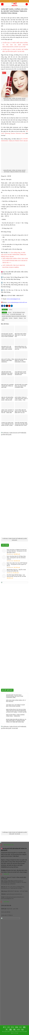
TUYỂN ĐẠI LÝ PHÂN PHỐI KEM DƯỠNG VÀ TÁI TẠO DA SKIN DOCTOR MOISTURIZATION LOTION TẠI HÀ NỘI (15, 44)
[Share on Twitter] (4, 306)
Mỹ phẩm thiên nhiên (22, 870)
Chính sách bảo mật (6, 905)
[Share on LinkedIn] (12, 306)
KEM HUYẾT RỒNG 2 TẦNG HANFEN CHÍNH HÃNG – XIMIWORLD (15, 715)
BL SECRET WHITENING (16, 314)
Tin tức (10, 309)
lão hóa (10, 318)
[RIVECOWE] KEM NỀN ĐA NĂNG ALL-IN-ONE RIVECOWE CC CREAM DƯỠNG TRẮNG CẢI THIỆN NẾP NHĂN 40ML (16, 721)
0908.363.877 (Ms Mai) (13, 891)
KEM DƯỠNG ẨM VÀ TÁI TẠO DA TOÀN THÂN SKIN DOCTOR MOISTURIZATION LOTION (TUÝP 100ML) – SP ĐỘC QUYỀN (16, 711)
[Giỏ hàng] (27, 4)
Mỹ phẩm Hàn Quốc (11, 870)
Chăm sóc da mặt (11, 872)
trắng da (20, 318)
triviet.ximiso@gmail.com (13, 299)
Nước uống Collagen (21, 872)
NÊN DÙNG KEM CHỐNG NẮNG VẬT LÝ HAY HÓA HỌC (16, 701)
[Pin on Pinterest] (9, 306)
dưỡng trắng (5, 318)
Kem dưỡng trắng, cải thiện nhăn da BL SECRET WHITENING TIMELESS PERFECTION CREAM (13, 254)
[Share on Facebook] (2, 306)
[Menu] (2, 4)
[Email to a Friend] (7, 306)
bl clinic (9, 312)
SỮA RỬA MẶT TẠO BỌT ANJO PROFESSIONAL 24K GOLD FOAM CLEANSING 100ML (14, 696)
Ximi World (4, 872)
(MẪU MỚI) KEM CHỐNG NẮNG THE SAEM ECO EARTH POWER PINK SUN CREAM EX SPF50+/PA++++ (15, 260)
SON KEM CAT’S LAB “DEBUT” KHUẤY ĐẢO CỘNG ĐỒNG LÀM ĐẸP (15, 705)
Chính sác (9, 908)
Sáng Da (15, 318)
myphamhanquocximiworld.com (14, 894)
